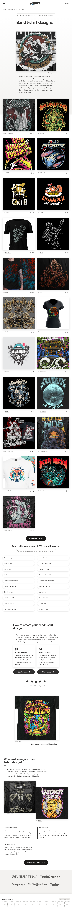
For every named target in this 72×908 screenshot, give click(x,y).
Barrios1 (7, 332)
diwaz (6, 292)
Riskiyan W (8, 252)
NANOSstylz (8, 491)
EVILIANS (42, 173)
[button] (69, 896)
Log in (67, 3)
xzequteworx (53, 73)
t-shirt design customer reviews (43, 686)
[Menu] (4, 3)
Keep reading (25, 837)
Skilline (41, 252)
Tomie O (42, 133)
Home (4, 9)
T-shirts (17, 9)
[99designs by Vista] (35, 3)
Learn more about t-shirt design (44, 744)
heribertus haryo (9, 451)
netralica (7, 371)
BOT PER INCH (9, 133)
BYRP (41, 212)
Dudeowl (7, 212)
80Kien (7, 411)
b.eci (41, 332)
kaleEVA (7, 173)
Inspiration (11, 9)
